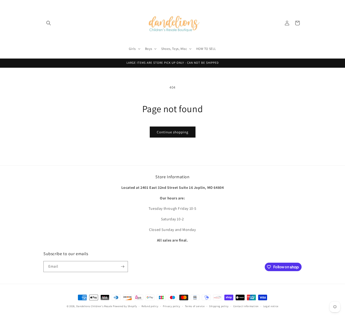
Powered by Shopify (125, 306)
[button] (48, 23)
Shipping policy (219, 306)
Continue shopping (172, 132)
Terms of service (195, 306)
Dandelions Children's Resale (94, 306)
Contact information (246, 306)
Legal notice (270, 306)
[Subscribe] (122, 266)
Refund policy (150, 306)
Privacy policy (171, 306)
